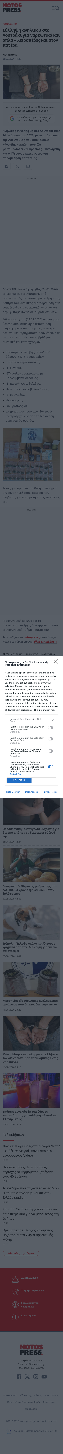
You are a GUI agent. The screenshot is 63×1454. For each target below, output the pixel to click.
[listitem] (31, 720)
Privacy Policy (50, 792)
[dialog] (31, 727)
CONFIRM (19, 780)
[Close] (57, 662)
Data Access (31, 792)
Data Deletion (13, 792)
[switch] (50, 727)
